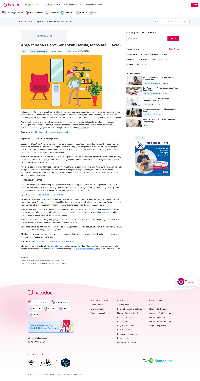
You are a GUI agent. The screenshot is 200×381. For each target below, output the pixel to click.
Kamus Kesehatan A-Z (51, 5)
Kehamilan (131, 59)
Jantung (155, 54)
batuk (46, 159)
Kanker (130, 64)
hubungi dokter (82, 249)
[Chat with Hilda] (187, 281)
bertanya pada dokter (54, 246)
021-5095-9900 (36, 342)
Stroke (164, 54)
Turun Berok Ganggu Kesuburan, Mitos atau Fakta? (52, 241)
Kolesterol (143, 59)
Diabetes (144, 54)
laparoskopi (111, 209)
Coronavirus (132, 54)
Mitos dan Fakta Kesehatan (38, 51)
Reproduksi (141, 64)
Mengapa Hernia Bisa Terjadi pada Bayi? (48, 195)
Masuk (194, 5)
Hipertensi (155, 59)
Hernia (24, 51)
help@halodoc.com (37, 338)
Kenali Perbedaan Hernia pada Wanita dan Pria (50, 132)
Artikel (30, 22)
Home (21, 22)
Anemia (165, 59)
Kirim (173, 38)
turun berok (83, 127)
